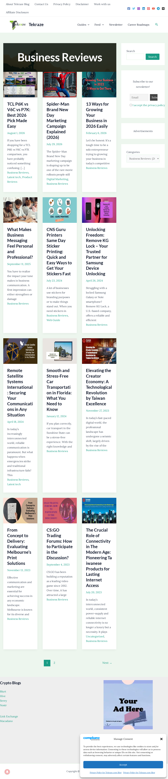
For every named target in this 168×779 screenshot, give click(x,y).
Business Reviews (18, 172)
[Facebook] (128, 8)
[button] (161, 739)
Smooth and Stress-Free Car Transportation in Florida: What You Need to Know (59, 390)
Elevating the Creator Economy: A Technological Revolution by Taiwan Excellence (99, 387)
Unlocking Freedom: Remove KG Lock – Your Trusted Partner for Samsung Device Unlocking (97, 251)
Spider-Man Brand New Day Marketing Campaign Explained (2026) (58, 120)
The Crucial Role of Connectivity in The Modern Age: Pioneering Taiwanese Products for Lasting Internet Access (99, 557)
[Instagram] (138, 8)
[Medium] (163, 8)
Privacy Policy (61, 4)
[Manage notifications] (7, 771)
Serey (3, 700)
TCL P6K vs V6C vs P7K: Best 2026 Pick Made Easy (18, 115)
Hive (3, 696)
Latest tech (14, 177)
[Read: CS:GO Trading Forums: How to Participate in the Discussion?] (60, 510)
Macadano (6, 721)
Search (130, 51)
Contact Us (41, 4)
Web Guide (53, 320)
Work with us (102, 4)
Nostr (3, 705)
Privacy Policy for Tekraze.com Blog (106, 772)
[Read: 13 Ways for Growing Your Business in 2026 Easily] (99, 84)
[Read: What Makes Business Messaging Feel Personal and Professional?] (20, 209)
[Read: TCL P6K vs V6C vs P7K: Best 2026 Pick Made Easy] (20, 84)
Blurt (3, 691)
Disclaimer (82, 4)
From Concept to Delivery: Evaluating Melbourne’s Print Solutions (19, 546)
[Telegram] (158, 8)
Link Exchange (9, 716)
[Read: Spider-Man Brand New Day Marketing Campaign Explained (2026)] (60, 84)
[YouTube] (153, 8)
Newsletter (116, 24)
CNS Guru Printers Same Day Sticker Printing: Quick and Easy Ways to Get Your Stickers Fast (59, 251)
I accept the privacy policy (149, 105)
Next (107, 663)
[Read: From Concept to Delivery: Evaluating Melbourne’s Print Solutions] (20, 510)
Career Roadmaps (138, 24)
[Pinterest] (148, 8)
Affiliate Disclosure (17, 12)
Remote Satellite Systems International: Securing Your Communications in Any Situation (20, 392)
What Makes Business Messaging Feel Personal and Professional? (20, 243)
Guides (81, 24)
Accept (123, 764)
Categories (133, 152)
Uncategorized (95, 636)
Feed (97, 24)
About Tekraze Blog (17, 4)
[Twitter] (133, 8)
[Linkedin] (143, 8)
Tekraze (36, 24)
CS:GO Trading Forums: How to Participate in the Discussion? (60, 543)
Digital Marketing (57, 179)
